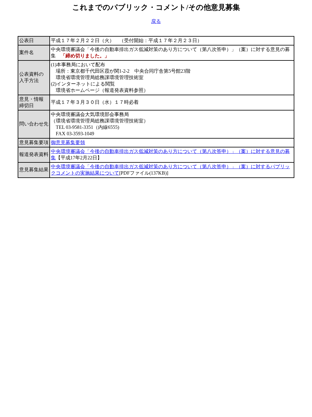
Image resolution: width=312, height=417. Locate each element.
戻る (156, 21)
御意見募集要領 (68, 142)
